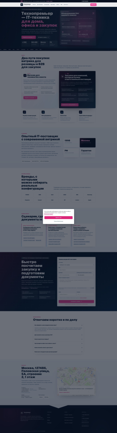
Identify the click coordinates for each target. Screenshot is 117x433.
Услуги (34, 4)
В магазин (93, 4)
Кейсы (57, 4)
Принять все (58, 217)
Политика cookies (48, 214)
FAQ (61, 4)
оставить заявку (49, 1)
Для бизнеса (40, 4)
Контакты (66, 4)
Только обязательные (58, 221)
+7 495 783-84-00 (85, 1)
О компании (46, 4)
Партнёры (53, 4)
